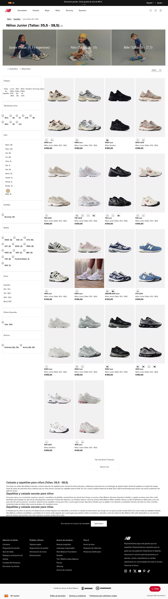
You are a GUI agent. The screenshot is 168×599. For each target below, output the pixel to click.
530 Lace (138, 218)
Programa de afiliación (92, 548)
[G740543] (46, 215)
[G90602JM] (46, 140)
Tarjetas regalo (35, 544)
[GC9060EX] (143, 140)
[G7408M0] (88, 215)
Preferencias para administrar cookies (103, 596)
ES (15, 596)
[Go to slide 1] (82, 4)
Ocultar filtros (13, 69)
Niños (9, 19)
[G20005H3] (143, 366)
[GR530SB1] (46, 442)
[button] (155, 10)
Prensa (59, 563)
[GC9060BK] (107, 366)
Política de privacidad (57, 596)
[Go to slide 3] (85, 4)
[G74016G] (94, 215)
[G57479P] (138, 291)
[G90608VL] (82, 366)
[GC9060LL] (46, 366)
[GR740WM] (113, 215)
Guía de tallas (8, 552)
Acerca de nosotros (64, 570)
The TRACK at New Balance (68, 559)
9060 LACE (139, 143)
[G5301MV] (143, 215)
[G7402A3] (82, 215)
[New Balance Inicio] (9, 10)
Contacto (6, 544)
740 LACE (48, 218)
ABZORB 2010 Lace (112, 294)
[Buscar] (150, 10)
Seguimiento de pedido (39, 548)
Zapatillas (17, 19)
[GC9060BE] (77, 291)
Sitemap (60, 566)
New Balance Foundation (67, 552)
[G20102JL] (107, 291)
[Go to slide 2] (84, 4)
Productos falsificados (92, 552)
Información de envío (38, 552)
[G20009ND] (149, 366)
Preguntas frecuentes (11, 548)
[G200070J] (155, 366)
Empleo (60, 555)
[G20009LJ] (138, 366)
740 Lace (108, 218)
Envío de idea (89, 544)
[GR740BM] (118, 215)
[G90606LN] (77, 366)
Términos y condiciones (77, 596)
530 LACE (48, 445)
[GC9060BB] (107, 140)
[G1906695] (82, 442)
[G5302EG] (138, 215)
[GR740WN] (107, 215)
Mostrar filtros (26, 69)
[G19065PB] (77, 442)
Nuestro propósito (64, 544)
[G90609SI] (52, 140)
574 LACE (139, 294)
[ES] (8, 3)
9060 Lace (48, 143)
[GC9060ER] (138, 140)
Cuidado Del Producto (11, 563)
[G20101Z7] (113, 291)
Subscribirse (99, 524)
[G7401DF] (77, 215)
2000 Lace (139, 369)
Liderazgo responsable (66, 548)
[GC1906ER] (46, 291)
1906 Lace (48, 294)
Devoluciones (35, 555)
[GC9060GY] (77, 140)
